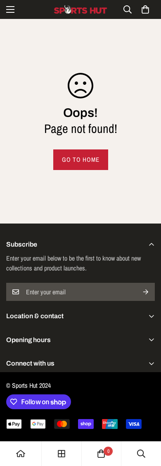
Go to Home (80, 159)
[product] (21, 454)
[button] (145, 9)
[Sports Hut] (80, 9)
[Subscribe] (146, 292)
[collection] (61, 454)
